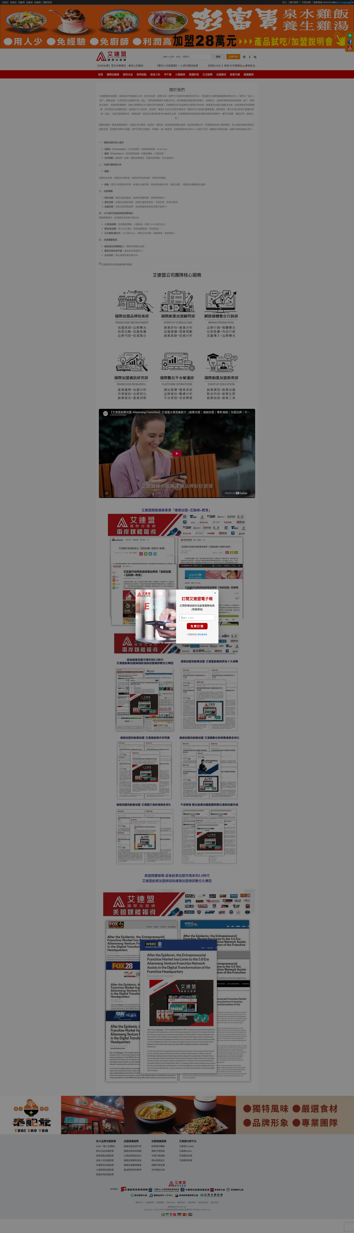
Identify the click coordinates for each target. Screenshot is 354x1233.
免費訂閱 (197, 626)
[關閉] (215, 593)
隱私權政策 (202, 634)
